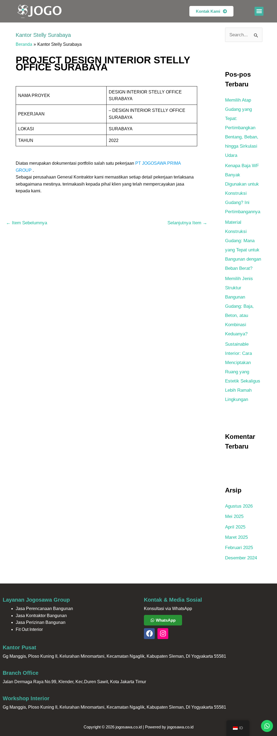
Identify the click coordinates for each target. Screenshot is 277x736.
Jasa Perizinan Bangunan (40, 622)
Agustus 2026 (239, 506)
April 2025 (235, 527)
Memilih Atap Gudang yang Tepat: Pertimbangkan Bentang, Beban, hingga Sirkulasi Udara (241, 128)
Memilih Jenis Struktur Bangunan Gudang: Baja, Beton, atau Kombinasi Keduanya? (239, 306)
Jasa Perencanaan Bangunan (44, 608)
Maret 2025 (236, 537)
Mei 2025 (234, 516)
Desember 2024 (241, 557)
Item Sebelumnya (26, 222)
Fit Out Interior (29, 629)
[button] (259, 11)
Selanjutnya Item (187, 222)
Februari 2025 (239, 547)
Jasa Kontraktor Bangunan (41, 615)
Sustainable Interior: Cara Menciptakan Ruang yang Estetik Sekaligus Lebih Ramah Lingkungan (242, 372)
